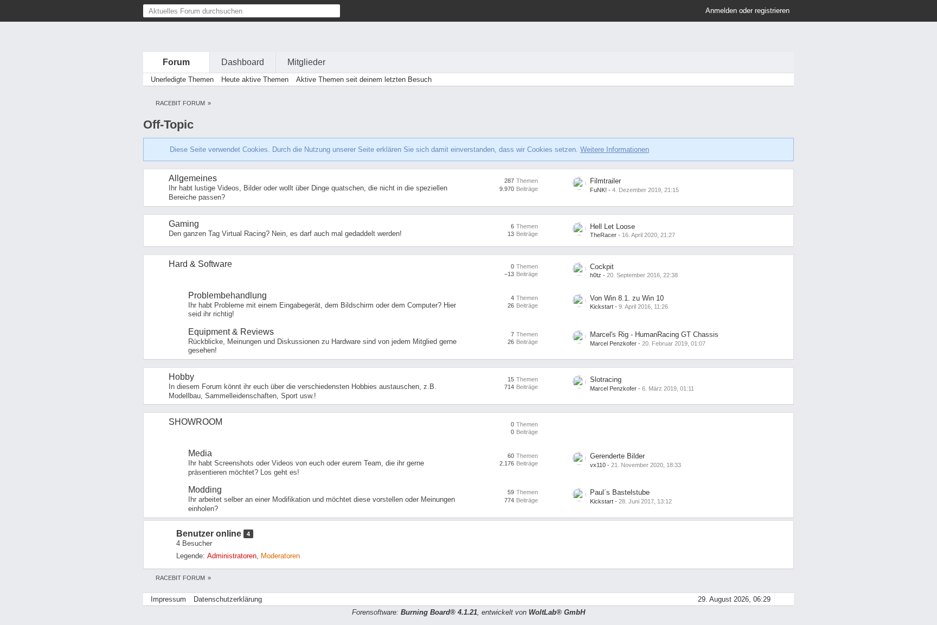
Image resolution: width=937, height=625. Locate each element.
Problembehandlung (227, 295)
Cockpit (602, 267)
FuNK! (598, 190)
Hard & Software (200, 264)
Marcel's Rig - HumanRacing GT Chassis (654, 334)
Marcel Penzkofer (613, 343)
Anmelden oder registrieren (747, 11)
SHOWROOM (195, 421)
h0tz (595, 275)
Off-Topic (168, 124)
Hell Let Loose (612, 226)
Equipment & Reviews (231, 331)
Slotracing (605, 379)
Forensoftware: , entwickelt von (468, 612)
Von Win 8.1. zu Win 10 (627, 298)
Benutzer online (208, 533)
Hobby (181, 376)
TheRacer (603, 235)
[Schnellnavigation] (767, 79)
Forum (176, 62)
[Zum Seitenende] (782, 79)
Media (200, 453)
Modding (205, 489)
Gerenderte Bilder (617, 456)
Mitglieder (306, 62)
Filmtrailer (605, 181)
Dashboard (242, 62)
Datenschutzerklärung (228, 599)
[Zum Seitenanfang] (782, 599)
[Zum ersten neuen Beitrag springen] (579, 183)
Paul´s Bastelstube (620, 492)
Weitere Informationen (614, 149)
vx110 (598, 465)
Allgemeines (193, 178)
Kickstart (601, 306)
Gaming (184, 223)
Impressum (168, 599)
